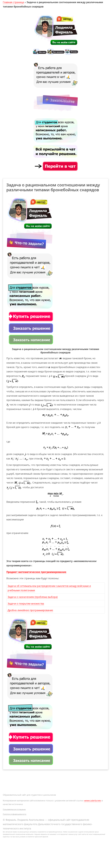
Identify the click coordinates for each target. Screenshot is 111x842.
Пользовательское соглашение (14, 809)
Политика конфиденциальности (14, 814)
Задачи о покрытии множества (26, 603)
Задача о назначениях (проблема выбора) (33, 597)
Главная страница (13, 2)
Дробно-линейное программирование (30, 610)
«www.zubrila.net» (92, 800)
